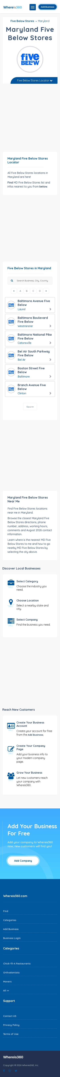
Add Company (23, 860)
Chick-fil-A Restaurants (16, 963)
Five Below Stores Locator (33, 80)
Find (5, 911)
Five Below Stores (22, 21)
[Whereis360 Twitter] (16, 1070)
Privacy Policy (11, 1025)
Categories (9, 920)
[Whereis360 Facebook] (4, 1070)
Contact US (9, 1016)
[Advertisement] (30, 119)
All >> (6, 990)
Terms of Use (10, 1034)
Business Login (12, 938)
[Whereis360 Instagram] (9, 1070)
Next (29, 406)
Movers (7, 981)
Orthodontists (11, 972)
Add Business (47, 7)
